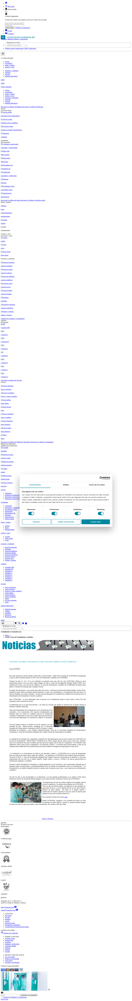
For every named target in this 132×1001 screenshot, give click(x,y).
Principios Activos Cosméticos (15, 497)
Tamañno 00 (9, 569)
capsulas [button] (3, 564)
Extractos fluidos (10, 553)
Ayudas (7, 951)
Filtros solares (9, 519)
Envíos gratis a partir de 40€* (21, 37)
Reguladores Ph (10, 513)
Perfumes (8, 549)
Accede (7, 917)
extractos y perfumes (11, 71)
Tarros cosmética (10, 597)
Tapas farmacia (10, 589)
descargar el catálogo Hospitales (11, 107)
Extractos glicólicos (11, 555)
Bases (7, 528)
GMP (26, 48)
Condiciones (32, 48)
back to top (4, 999)
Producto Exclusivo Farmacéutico (16, 495)
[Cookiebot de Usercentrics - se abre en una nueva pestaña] (101, 478)
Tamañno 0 (8, 571)
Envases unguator (10, 600)
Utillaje (7, 611)
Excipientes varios (11, 509)
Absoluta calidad (10, 946)
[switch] (54, 513)
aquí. (66, 797)
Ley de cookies (10, 957)
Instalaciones (19, 48)
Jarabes (7, 526)
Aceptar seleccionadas (66, 522)
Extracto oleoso (10, 556)
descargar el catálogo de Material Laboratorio (16, 442)
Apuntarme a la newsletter (29, 995)
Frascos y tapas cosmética (13, 591)
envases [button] (3, 584)
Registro (7, 919)
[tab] (66, 533)
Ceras (7, 540)
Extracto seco (9, 558)
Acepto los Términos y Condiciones (15, 997)
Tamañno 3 (8, 577)
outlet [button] (2, 620)
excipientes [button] (4, 502)
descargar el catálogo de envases (11, 380)
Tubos (7, 598)
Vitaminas (8, 493)
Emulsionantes (9, 529)
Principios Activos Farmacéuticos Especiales (19, 499)
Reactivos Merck (10, 617)
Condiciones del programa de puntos (17, 927)
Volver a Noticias (47, 819)
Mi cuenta (8, 915)
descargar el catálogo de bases (11, 200)
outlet (2, 80)
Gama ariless (9, 593)
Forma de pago (10, 923)
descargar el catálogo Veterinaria (32, 107)
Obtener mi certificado (9, 933)
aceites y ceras (9, 67)
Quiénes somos (10, 48)
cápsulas (7, 72)
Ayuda (7, 921)
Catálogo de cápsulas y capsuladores (13, 318)
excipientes (8, 63)
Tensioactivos (9, 517)
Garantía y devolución (12, 962)
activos (7, 61)
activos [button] (3, 490)
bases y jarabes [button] (6, 522)
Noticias (7, 948)
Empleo (7, 950)
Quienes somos (10, 938)
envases (7, 74)
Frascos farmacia (10, 587)
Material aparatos (10, 609)
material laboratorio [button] (7, 606)
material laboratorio (11, 76)
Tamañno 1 (8, 573)
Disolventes (9, 511)
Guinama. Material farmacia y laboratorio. (14, 39)
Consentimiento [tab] (35, 485)
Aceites (7, 536)
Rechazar (36, 522)
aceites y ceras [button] (5, 533)
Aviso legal (8, 960)
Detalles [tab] (66, 485)
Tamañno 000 (9, 567)
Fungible (8, 613)
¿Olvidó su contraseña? (22, 28)
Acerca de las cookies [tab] (97, 485)
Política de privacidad (12, 959)
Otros (7, 602)
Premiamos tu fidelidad (12, 925)
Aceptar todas (96, 522)
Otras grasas (9, 538)
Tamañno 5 (8, 580)
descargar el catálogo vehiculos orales (33, 200)
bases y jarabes (10, 65)
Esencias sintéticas (11, 551)
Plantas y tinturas (10, 560)
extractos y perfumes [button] (7, 544)
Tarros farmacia (10, 595)
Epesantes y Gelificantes (13, 508)
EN (3, 37)
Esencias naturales (11, 547)
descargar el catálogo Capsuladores (42, 442)
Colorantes (8, 506)
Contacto (8, 942)
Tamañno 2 (8, 575)
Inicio (7, 635)
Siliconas (8, 515)
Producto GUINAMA (12, 944)
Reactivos (8, 615)
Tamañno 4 (8, 578)
